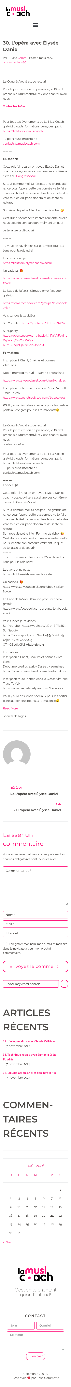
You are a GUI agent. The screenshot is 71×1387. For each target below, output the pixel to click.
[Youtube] (35, 1305)
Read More (10, 708)
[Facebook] (26, 1305)
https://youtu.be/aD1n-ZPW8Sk (43, 323)
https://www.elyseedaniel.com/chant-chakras (34, 380)
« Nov (7, 1242)
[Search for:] (31, 984)
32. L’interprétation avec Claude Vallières (29, 1041)
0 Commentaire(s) (14, 62)
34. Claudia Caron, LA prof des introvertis (29, 1072)
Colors (22, 57)
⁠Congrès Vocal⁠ (26, 176)
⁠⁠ (14, 106)
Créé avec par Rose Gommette (36, 1378)
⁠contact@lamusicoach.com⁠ (21, 143)
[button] (35, 25)
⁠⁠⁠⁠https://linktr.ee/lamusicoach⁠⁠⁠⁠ (23, 131)
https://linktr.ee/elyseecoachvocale (27, 263)
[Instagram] (44, 1305)
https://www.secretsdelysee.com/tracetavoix (34, 397)
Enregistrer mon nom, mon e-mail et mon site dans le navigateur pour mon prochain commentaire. (35, 948)
